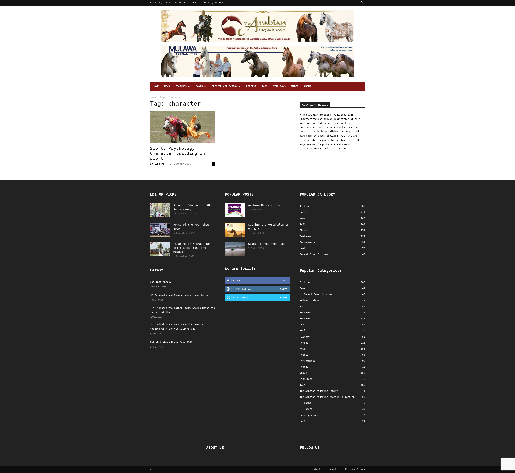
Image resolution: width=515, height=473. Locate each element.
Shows (303, 372)
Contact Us (180, 2)
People (304, 354)
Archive (305, 282)
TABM (264, 86)
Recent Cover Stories (318, 294)
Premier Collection (224, 86)
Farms (303, 306)
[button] (362, 2)
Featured (305, 312)
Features (181, 86)
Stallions (279, 86)
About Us (335, 469)
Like (284, 280)
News (167, 86)
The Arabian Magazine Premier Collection (327, 397)
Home (156, 86)
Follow (283, 289)
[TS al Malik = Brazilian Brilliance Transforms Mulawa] (160, 249)
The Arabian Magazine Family (319, 391)
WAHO (302, 421)
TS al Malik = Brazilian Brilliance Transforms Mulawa (191, 247)
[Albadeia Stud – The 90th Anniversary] (160, 210)
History (305, 336)
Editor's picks (309, 300)
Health (304, 330)
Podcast (251, 86)
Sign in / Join (160, 2)
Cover (199, 86)
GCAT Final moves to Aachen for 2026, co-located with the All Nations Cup (178, 326)
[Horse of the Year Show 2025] (160, 230)
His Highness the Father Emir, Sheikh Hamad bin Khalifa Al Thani (182, 310)
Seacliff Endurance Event (267, 243)
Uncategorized (309, 415)
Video (294, 86)
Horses (304, 342)
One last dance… (160, 282)
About (195, 2)
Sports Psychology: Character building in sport (177, 153)
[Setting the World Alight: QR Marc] (235, 230)
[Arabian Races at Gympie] (235, 210)
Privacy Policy (213, 2)
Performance (307, 360)
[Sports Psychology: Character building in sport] (182, 127)
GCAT (302, 324)
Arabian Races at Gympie (266, 205)
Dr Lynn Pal (158, 164)
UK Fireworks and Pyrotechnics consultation (179, 295)
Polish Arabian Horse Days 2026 (171, 342)
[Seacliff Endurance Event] (235, 249)
